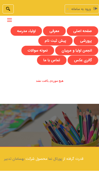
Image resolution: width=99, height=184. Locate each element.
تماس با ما (51, 60)
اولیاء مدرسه (26, 31)
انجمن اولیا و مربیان (77, 50)
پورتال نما (55, 159)
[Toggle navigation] (9, 20)
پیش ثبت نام (55, 41)
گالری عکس (83, 60)
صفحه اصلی (82, 31)
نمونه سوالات (38, 50)
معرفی (54, 31)
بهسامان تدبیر (14, 159)
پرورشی (86, 41)
